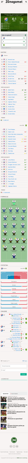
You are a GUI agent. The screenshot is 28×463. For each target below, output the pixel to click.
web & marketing (22, 458)
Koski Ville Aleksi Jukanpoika (15, 134)
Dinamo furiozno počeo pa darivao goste (16, 426)
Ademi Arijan (11, 97)
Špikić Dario (11, 90)
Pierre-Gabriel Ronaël (13, 62)
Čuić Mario (11, 148)
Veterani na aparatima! (15, 419)
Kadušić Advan (12, 139)
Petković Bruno (12, 81)
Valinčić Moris (11, 141)
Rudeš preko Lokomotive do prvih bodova (16, 412)
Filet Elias (10, 151)
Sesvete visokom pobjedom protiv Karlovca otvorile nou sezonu (17, 399)
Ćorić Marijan (11, 129)
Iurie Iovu (10, 169)
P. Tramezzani (6, 192)
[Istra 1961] (21, 19)
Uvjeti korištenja (4, 452)
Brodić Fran (11, 78)
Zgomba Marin (12, 167)
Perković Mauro (12, 69)
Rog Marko (11, 99)
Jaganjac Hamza (12, 186)
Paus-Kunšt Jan (12, 179)
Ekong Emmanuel (12, 171)
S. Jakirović (6, 120)
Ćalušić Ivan (11, 153)
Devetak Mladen (12, 146)
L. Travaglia (11, 183)
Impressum (12, 452)
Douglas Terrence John (14, 164)
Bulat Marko (11, 92)
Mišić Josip (11, 71)
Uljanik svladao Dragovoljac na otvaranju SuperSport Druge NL (17, 406)
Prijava (25, 361)
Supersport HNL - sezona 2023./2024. (12, 14)
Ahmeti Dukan (11, 174)
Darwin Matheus (12, 162)
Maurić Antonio (12, 143)
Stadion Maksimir (10, 15)
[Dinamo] (6, 19)
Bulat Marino (11, 181)
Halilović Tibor (11, 104)
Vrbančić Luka (12, 111)
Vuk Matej (10, 176)
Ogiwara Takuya (12, 101)
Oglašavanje (19, 452)
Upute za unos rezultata (15, 454)
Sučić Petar (11, 76)
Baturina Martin (12, 73)
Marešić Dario (11, 136)
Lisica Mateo (11, 159)
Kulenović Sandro (12, 94)
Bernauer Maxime (12, 66)
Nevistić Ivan (11, 59)
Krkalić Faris (11, 106)
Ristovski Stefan (12, 64)
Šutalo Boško (11, 113)
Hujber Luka (11, 131)
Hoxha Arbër (11, 109)
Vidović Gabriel (12, 83)
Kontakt (26, 452)
